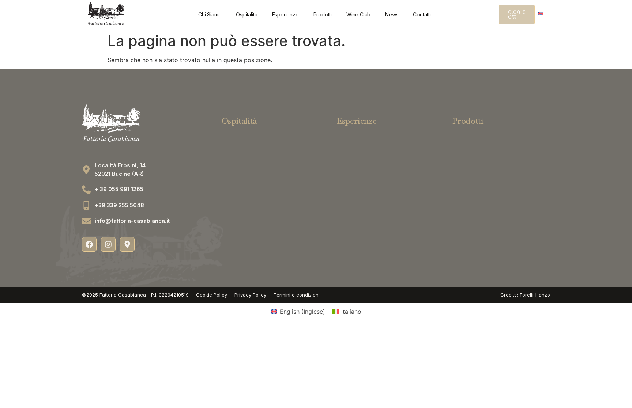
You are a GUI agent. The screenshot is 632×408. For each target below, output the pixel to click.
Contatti (421, 14)
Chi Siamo (209, 14)
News (391, 14)
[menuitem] (541, 13)
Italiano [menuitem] (351, 311)
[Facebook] (89, 244)
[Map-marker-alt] (127, 244)
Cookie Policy (211, 295)
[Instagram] (108, 244)
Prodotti (322, 14)
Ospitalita (246, 14)
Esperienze (285, 14)
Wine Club (358, 14)
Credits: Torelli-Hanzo (525, 295)
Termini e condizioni (297, 295)
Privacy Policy (250, 295)
